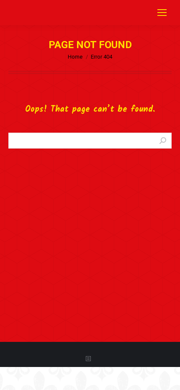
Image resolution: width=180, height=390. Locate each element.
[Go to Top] (167, 377)
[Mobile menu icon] (162, 13)
